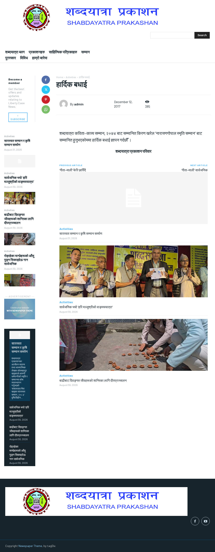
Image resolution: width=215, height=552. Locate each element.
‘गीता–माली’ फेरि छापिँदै (72, 170)
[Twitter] (46, 89)
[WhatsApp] (46, 109)
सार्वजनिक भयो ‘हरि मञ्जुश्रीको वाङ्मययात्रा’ (19, 180)
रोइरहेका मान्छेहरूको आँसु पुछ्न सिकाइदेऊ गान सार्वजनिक (19, 260)
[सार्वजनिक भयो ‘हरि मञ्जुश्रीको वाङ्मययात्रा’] (19, 198)
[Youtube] (205, 521)
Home (59, 77)
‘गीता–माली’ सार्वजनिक (194, 170)
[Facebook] (46, 80)
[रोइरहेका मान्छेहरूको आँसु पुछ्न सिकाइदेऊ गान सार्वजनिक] (19, 280)
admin (79, 104)
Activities (9, 136)
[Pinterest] (46, 99)
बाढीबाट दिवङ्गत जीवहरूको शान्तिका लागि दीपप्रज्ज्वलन (19, 218)
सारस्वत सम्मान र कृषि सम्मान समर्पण (17, 143)
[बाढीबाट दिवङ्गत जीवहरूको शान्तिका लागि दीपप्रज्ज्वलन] (19, 239)
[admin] (64, 104)
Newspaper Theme (30, 546)
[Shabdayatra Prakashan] (107, 17)
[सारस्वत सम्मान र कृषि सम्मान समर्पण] (19, 161)
